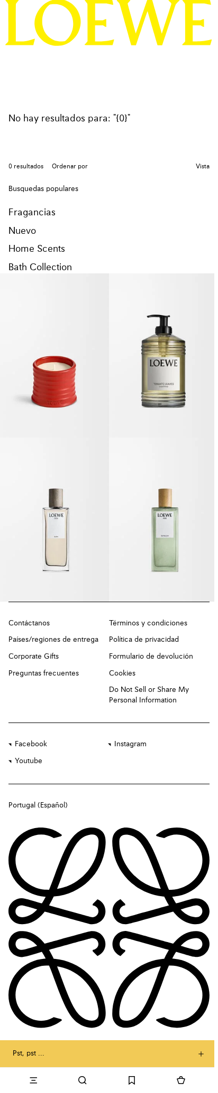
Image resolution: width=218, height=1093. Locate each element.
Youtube (28, 761)
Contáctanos (29, 623)
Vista (203, 167)
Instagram (130, 744)
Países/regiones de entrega (53, 639)
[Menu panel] (33, 1080)
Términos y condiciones (148, 623)
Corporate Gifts (33, 656)
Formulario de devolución (151, 656)
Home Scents (36, 249)
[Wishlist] (132, 1080)
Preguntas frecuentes (43, 673)
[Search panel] (82, 1080)
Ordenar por (70, 167)
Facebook (31, 744)
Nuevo (22, 231)
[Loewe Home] (108, 22)
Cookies (122, 673)
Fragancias (32, 212)
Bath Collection (40, 267)
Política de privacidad (144, 639)
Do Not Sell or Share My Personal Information (149, 695)
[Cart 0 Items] (181, 1080)
